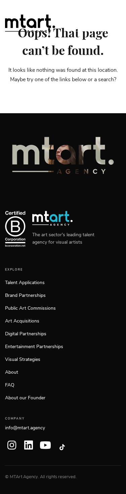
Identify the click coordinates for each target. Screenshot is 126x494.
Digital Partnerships (25, 334)
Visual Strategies (22, 359)
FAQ (9, 385)
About (11, 372)
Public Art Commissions (30, 308)
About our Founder (25, 398)
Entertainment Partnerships (34, 346)
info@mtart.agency (25, 428)
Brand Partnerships (25, 295)
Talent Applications (25, 282)
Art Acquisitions (22, 321)
